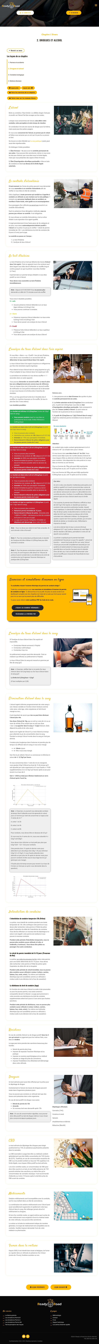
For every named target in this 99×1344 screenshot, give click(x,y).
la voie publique (35, 141)
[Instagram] (27, 1336)
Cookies (40, 1341)
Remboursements (31, 1341)
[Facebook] (24, 1336)
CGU (20, 1341)
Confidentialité (13, 1341)
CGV (23, 1341)
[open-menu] (96, 5)
